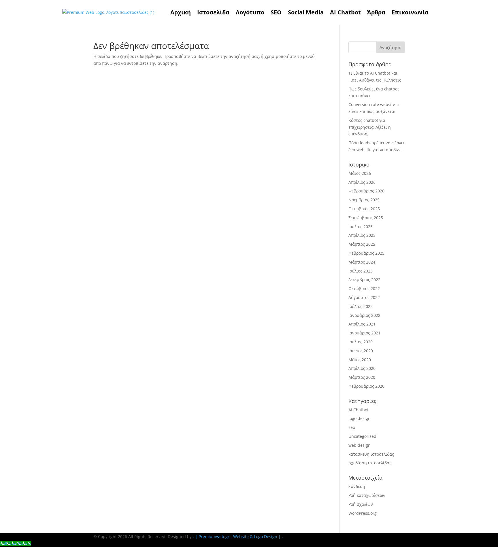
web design (359, 445)
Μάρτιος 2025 (361, 244)
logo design (359, 418)
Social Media (306, 12)
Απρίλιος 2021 (362, 324)
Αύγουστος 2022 (364, 297)
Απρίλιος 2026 (362, 182)
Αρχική (180, 12)
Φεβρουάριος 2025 (366, 253)
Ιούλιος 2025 (360, 226)
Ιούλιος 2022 (360, 306)
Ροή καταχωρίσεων (366, 495)
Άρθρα (376, 12)
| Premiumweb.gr (212, 536)
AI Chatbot (345, 12)
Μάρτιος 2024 (361, 262)
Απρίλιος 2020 (362, 368)
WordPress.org (362, 513)
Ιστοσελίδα (213, 12)
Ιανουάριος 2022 (364, 315)
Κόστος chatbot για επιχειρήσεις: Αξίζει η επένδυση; (369, 127)
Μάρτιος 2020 (361, 377)
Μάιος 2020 (359, 359)
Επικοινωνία (410, 12)
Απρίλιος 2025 (362, 235)
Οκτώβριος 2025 (364, 208)
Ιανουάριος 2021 (364, 333)
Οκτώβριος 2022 (364, 288)
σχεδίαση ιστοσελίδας (369, 462)
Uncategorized (362, 436)
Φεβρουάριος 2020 (366, 386)
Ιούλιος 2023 (360, 271)
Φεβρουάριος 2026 (366, 191)
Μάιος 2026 (359, 173)
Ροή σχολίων (360, 504)
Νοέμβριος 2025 (364, 199)
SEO (276, 12)
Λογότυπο (250, 12)
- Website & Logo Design (253, 536)
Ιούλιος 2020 (360, 342)
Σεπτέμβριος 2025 (365, 217)
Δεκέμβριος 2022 (364, 279)
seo (351, 427)
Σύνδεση (356, 486)
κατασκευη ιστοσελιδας (371, 454)
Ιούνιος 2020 (360, 350)
